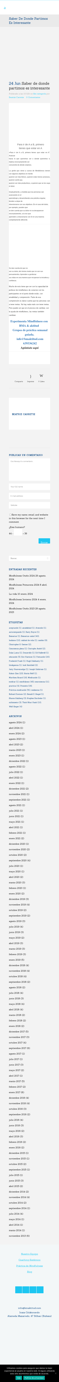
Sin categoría (39, 93)
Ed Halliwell (41, 653)
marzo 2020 (15, 882)
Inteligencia (15, 665)
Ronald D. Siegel (35, 694)
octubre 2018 (16, 976)
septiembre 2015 (17, 1169)
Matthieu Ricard (18, 677)
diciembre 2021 (17, 788)
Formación (42, 657)
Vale (19, 1378)
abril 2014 (14, 1225)
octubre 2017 (16, 1042)
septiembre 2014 (17, 1208)
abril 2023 (14, 744)
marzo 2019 (15, 949)
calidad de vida (29, 640)
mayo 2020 (15, 871)
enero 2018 (15, 1026)
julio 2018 (14, 993)
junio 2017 (14, 1064)
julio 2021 (14, 810)
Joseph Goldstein (37, 669)
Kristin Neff (30, 673)
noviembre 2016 (17, 1103)
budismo (14, 640)
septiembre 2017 (17, 1048)
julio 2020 (14, 866)
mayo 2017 (14, 1070)
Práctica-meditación (19, 690)
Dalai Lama (15, 653)
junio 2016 (14, 1125)
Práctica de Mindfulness (29, 1265)
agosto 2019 (15, 921)
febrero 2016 (15, 1142)
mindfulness (26, 682)
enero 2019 (15, 960)
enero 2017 (14, 1092)
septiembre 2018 (17, 982)
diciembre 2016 (17, 1098)
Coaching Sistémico (29, 1259)
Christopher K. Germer (20, 644)
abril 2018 (14, 1009)
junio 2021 (14, 816)
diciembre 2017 (17, 1031)
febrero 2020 (15, 888)
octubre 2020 (16, 855)
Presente (26, 686)
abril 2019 (14, 943)
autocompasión (17, 632)
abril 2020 (14, 877)
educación (14, 657)
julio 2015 (14, 1175)
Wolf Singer (15, 706)
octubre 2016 (16, 1109)
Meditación (34, 677)
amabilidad (28, 628)
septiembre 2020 (18, 860)
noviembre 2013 (17, 1236)
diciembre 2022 (17, 761)
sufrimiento (15, 702)
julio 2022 (14, 772)
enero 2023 (15, 755)
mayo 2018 (15, 1004)
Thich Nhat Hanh (31, 702)
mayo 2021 (14, 822)
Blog (29, 1271)
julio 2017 (14, 1059)
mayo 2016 (15, 1131)
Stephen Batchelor (36, 698)
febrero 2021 (15, 833)
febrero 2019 (15, 954)
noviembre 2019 (17, 904)
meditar (14, 682)
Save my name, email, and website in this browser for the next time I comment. (28, 518)
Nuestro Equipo (29, 1254)
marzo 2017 (15, 1081)
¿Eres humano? (17, 527)
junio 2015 (14, 1180)
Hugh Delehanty (34, 661)
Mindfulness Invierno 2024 (23, 599)
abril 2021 (14, 827)
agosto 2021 (15, 805)
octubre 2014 (16, 1202)
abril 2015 (14, 1186)
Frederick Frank (17, 661)
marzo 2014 (15, 1230)
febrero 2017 (15, 1087)
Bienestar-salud (30, 636)
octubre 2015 (16, 1164)
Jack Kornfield (30, 665)
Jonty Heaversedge (18, 669)
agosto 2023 (15, 739)
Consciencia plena (18, 648)
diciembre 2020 (17, 844)
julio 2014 (14, 1214)
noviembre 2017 (17, 1037)
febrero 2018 (15, 1020)
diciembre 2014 (17, 1191)
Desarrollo (28, 653)
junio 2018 (14, 998)
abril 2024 (14, 728)
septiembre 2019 (17, 915)
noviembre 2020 (17, 849)
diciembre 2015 (17, 1153)
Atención (40, 628)
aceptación (15, 628)
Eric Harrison (28, 657)
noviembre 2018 (17, 971)
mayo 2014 (15, 1219)
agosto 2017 (15, 1053)
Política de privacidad (34, 1378)
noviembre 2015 (17, 1158)
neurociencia (42, 682)
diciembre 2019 (17, 899)
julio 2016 (14, 1120)
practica (14, 686)
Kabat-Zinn (16, 673)
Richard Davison (17, 694)
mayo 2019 (15, 937)
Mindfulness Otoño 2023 (22, 608)
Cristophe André (36, 648)
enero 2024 (15, 733)
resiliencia (36, 690)
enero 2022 (15, 783)
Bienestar (14, 636)
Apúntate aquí (30, 347)
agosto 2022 (15, 766)
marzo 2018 (15, 1015)
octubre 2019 (16, 910)
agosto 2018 (15, 987)
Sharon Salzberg (17, 698)
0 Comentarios (33, 97)
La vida (13, 594)
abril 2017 (14, 1075)
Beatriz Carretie (16, 97)
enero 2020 (15, 893)
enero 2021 (14, 838)
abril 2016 (14, 1136)
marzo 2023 (15, 750)
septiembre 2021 (17, 799)
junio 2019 (14, 932)
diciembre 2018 (17, 965)
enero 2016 (15, 1147)
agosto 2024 (15, 722)
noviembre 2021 (17, 794)
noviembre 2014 (17, 1197)
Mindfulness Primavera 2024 (24, 585)
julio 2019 (14, 926)
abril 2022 (14, 777)
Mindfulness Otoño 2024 (22, 575)
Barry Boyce (32, 632)
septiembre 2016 (17, 1114)
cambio (42, 640)
